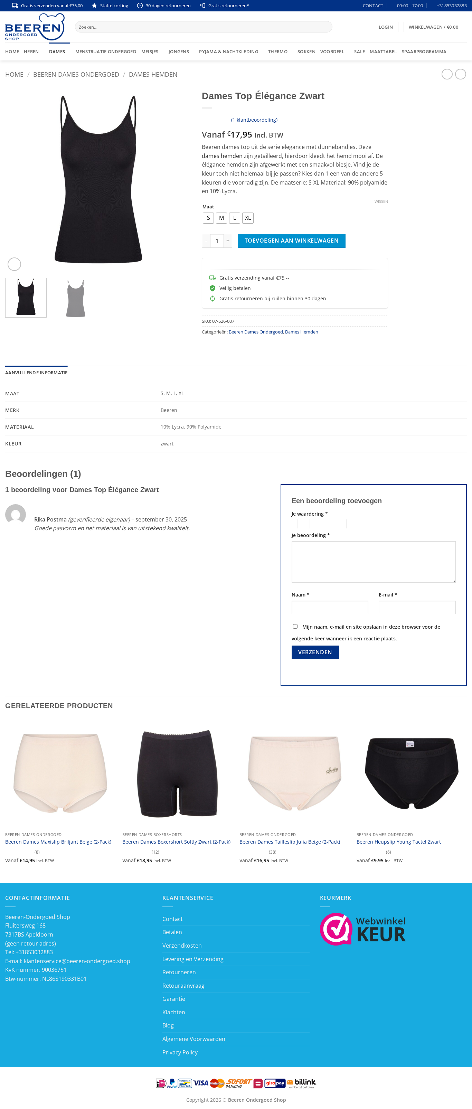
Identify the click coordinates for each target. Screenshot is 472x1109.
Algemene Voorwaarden (193, 1039)
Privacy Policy (180, 1052)
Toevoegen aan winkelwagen (292, 240)
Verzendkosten (182, 945)
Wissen (381, 201)
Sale (359, 51)
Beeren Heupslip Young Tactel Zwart (399, 842)
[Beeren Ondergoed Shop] (35, 26)
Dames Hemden (153, 74)
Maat (208, 207)
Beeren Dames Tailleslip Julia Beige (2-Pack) (289, 842)
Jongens (179, 51)
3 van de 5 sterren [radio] (317, 523)
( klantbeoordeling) (254, 119)
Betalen (172, 932)
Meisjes (150, 51)
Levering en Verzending (193, 959)
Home (12, 51)
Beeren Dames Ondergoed (76, 74)
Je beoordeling (311, 535)
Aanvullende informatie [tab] (36, 372)
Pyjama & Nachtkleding (228, 51)
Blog (168, 1025)
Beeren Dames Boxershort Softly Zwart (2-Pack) (176, 842)
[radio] (208, 218)
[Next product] (447, 74)
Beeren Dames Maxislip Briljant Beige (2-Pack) (58, 842)
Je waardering (310, 513)
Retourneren (179, 972)
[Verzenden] (326, 27)
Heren (31, 51)
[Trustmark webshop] (363, 928)
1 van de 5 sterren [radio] (293, 523)
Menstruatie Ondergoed (105, 51)
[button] (386, 27)
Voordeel (332, 51)
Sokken (306, 51)
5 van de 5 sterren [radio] (357, 523)
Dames (57, 51)
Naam (301, 594)
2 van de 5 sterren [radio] (303, 523)
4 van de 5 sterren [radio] (335, 523)
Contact (172, 919)
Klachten (173, 1012)
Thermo (277, 51)
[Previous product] (460, 74)
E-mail (388, 594)
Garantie (173, 999)
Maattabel (383, 51)
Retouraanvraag (183, 985)
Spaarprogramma (424, 51)
